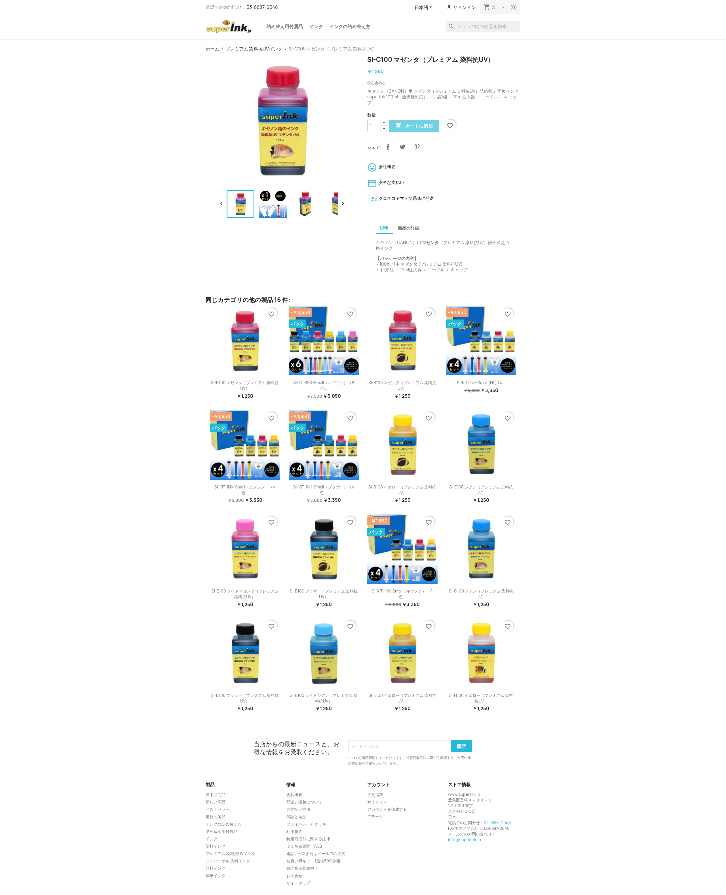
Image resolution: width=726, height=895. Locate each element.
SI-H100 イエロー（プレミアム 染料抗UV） (481, 698)
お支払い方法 (298, 809)
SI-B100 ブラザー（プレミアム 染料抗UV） (324, 593)
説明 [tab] (384, 228)
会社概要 (294, 794)
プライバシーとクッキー (308, 824)
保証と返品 (296, 816)
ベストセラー (217, 809)
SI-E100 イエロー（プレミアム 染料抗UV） (402, 698)
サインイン (377, 802)
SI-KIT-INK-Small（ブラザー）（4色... (323, 489)
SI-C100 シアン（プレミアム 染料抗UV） (481, 593)
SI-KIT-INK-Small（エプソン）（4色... (244, 489)
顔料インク (215, 868)
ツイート (402, 147)
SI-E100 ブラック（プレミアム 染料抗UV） (245, 698)
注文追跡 (375, 794)
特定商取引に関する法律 (308, 838)
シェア (388, 147)
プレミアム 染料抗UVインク (231, 853)
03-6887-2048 (262, 7)
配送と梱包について (304, 802)
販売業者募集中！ (302, 868)
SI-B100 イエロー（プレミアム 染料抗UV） (402, 489)
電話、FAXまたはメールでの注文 (315, 853)
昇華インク (215, 875)
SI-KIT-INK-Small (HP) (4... (481, 382)
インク (316, 26)
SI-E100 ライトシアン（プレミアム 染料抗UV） (324, 698)
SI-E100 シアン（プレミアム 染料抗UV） (481, 489)
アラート (375, 816)
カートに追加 (414, 125)
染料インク (215, 846)
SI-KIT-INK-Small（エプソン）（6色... (323, 385)
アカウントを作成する (387, 809)
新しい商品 (215, 802)
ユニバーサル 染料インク (228, 861)
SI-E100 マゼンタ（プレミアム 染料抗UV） (245, 385)
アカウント (378, 784)
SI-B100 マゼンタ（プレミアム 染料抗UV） (402, 385)
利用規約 (294, 831)
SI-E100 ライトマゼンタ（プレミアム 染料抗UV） (245, 593)
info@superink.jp (464, 839)
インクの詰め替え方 (350, 26)
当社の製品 (215, 816)
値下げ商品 (215, 794)
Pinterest (417, 147)
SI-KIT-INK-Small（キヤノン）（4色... (402, 593)
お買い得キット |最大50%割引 (313, 861)
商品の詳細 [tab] (408, 228)
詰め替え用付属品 (285, 26)
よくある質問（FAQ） (306, 846)
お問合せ (294, 875)
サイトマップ (298, 883)
